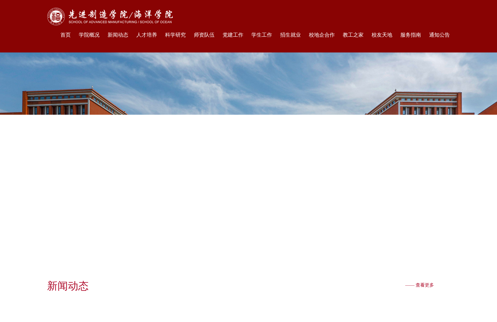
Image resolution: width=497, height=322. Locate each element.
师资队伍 (204, 35)
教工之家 (353, 35)
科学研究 (175, 35)
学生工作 (261, 35)
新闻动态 (118, 35)
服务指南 (410, 35)
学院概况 (89, 35)
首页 (65, 35)
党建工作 (233, 35)
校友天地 (382, 35)
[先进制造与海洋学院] (110, 16)
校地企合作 (322, 35)
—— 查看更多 (419, 285)
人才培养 (146, 35)
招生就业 (290, 35)
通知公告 (439, 35)
